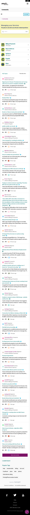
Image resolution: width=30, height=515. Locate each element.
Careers (15, 505)
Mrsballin (6, 408)
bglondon (6, 150)
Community (5, 9)
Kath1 (5, 323)
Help (15, 500)
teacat (5, 93)
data (15, 471)
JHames (6, 293)
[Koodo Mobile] (5, 4)
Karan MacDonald (8, 365)
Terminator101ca (8, 337)
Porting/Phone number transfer (10, 477)
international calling (7, 474)
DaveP (6, 277)
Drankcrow (7, 78)
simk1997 (6, 380)
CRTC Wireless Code (15, 507)
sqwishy (6, 229)
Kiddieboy (6, 122)
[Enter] (2, 32)
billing (16, 468)
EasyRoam (5, 471)
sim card (22, 468)
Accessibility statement (20, 485)
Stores (15, 502)
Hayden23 (6, 261)
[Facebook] (7, 495)
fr (28, 0)
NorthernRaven (8, 108)
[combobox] (15, 32)
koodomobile (10, 468)
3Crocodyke (7, 215)
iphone (19, 471)
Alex (5, 194)
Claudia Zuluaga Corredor (10, 351)
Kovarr (6, 179)
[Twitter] (15, 495)
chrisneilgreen (7, 136)
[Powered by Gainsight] (15, 482)
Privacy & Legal (20, 510)
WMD (5, 440)
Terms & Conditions (9, 485)
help (4, 468)
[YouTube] (23, 495)
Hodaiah (6, 424)
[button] (27, 512)
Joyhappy (6, 309)
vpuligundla (7, 394)
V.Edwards (6, 245)
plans (11, 471)
